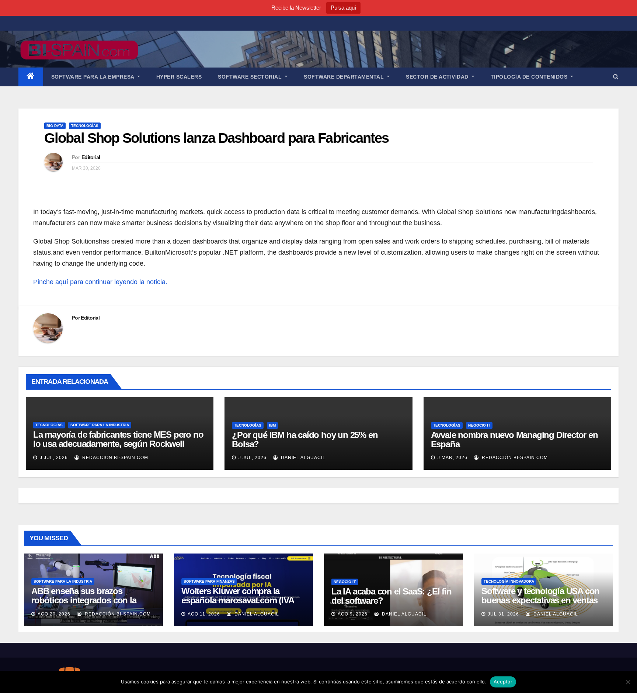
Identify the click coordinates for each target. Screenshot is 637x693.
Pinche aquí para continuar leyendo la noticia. (100, 282)
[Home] (30, 77)
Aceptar (503, 682)
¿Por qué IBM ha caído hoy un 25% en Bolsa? (304, 439)
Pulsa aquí (343, 7)
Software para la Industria (99, 425)
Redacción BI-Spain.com (114, 457)
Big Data (54, 126)
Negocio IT (479, 425)
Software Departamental (345, 77)
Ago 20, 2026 (54, 614)
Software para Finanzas (209, 581)
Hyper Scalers (179, 77)
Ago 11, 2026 (204, 614)
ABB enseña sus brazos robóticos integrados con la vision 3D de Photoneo (83, 600)
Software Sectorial (250, 77)
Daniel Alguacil (302, 457)
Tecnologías (84, 126)
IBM (272, 425)
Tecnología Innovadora (509, 581)
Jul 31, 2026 (503, 614)
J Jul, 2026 (53, 457)
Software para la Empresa (93, 77)
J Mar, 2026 (451, 457)
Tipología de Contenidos (530, 77)
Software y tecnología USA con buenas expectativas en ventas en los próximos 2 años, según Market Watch (540, 605)
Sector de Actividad (438, 77)
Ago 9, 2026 (353, 614)
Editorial (90, 157)
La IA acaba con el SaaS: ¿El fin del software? (391, 596)
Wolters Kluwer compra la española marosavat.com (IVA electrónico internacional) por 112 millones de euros (237, 605)
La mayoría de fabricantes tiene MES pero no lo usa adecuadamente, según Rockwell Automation (118, 444)
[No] (627, 682)
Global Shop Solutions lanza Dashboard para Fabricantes (216, 138)
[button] (616, 76)
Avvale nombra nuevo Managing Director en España (514, 439)
